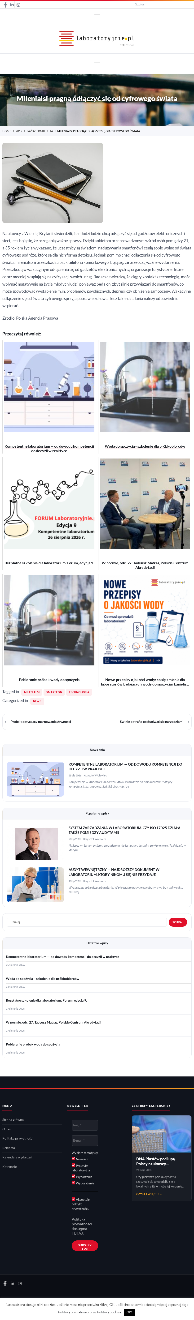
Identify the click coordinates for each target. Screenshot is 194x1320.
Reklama (8, 1148)
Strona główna (13, 1120)
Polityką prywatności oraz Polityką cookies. (90, 1312)
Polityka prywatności (17, 1138)
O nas (6, 1129)
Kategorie (9, 1167)
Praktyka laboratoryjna (81, 1168)
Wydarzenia (83, 1177)
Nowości (81, 1159)
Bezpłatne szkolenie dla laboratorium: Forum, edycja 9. (46, 1000)
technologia (79, 692)
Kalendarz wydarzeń (17, 1157)
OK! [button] (129, 1312)
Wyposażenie (84, 1183)
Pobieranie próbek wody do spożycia (33, 1044)
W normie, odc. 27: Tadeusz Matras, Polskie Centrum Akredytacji (53, 1022)
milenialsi (32, 692)
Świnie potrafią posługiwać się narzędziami (151, 722)
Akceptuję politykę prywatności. (81, 1204)
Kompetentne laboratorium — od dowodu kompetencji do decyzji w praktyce (62, 957)
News (37, 701)
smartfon (54, 692)
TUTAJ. (78, 1233)
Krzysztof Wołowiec (95, 775)
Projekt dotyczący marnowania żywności (41, 722)
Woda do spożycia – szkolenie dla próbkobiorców (42, 979)
